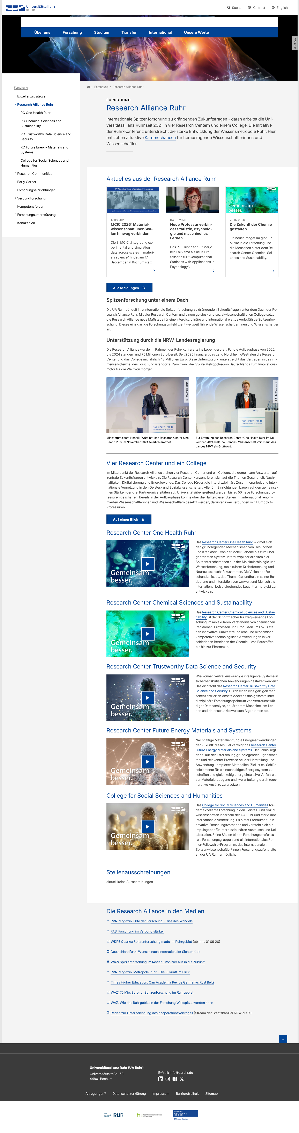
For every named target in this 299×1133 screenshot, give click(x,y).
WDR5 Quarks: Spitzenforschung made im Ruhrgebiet (151, 942)
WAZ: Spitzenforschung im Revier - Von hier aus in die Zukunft (158, 962)
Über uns (42, 32)
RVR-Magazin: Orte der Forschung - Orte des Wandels (152, 921)
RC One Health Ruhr (36, 113)
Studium (101, 32)
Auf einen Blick (125, 519)
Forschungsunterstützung (36, 215)
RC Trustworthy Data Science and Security (46, 136)
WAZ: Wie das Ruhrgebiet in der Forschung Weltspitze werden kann (162, 1003)
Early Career (26, 182)
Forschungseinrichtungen (36, 190)
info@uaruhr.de (181, 1072)
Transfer (129, 32)
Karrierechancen (160, 137)
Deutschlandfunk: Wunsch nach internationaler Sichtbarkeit (155, 952)
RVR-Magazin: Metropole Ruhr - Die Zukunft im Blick (150, 972)
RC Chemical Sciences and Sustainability (41, 123)
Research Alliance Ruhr (35, 104)
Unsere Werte (196, 32)
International (160, 32)
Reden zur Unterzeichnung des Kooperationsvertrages (152, 1013)
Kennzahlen (26, 223)
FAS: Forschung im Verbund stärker (137, 931)
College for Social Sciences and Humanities (45, 162)
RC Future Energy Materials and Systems (44, 149)
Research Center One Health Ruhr (227, 542)
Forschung (72, 32)
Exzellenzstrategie (31, 96)
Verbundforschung (31, 198)
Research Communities (34, 173)
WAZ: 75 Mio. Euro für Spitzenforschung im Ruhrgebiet (152, 992)
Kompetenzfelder (30, 206)
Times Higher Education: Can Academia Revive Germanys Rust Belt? (162, 982)
